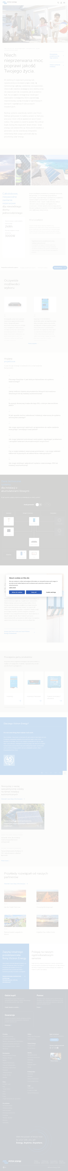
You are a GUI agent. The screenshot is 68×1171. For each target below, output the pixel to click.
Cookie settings (51, 592)
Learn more (12, 587)
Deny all (33, 592)
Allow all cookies (17, 592)
